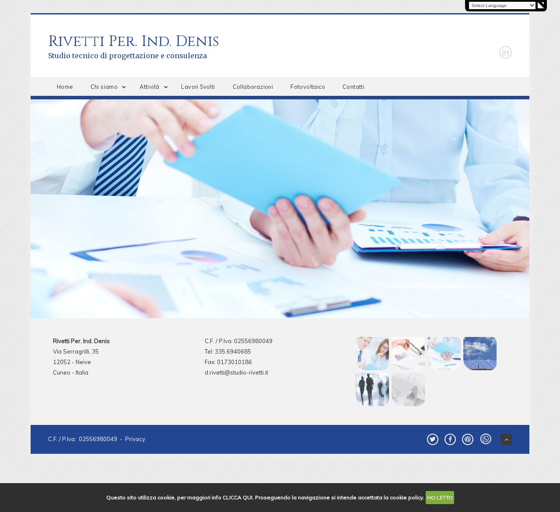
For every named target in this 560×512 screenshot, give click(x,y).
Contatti (353, 86)
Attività (149, 86)
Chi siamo (104, 86)
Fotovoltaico (307, 86)
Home (65, 86)
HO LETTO (440, 497)
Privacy (135, 438)
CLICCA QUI (237, 497)
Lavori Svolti (198, 86)
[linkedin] (505, 52)
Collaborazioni (253, 86)
